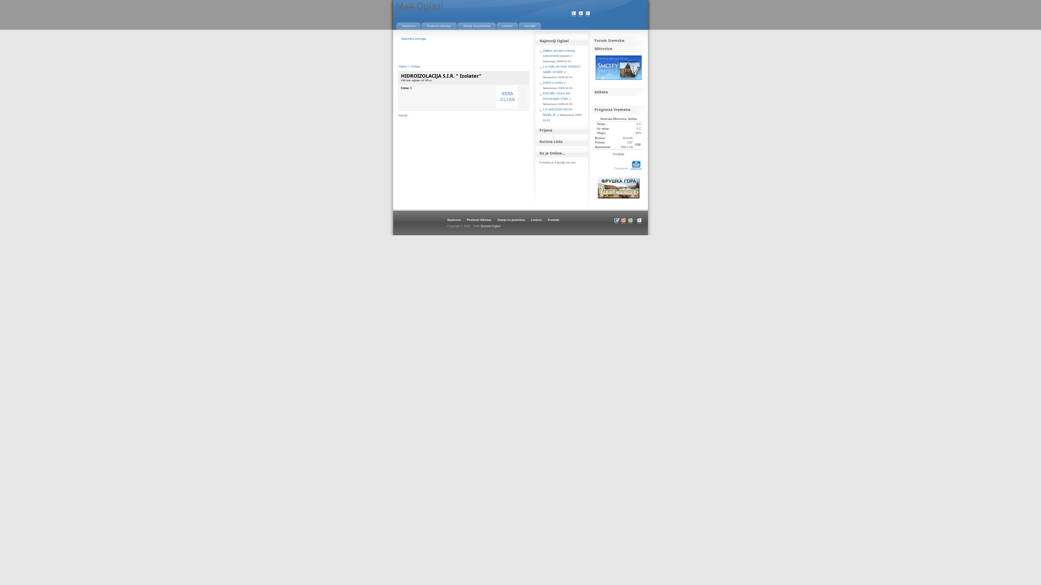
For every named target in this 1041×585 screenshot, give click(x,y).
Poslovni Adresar (479, 219)
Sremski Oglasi (490, 226)
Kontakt (553, 219)
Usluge (415, 66)
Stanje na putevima (511, 219)
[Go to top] (642, 224)
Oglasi (403, 66)
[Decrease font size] (574, 14)
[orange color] (623, 221)
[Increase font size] (588, 14)
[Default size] (581, 14)
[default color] (616, 221)
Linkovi (536, 219)
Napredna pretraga (413, 38)
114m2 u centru (553, 82)
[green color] (630, 221)
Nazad (403, 115)
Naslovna (454, 219)
